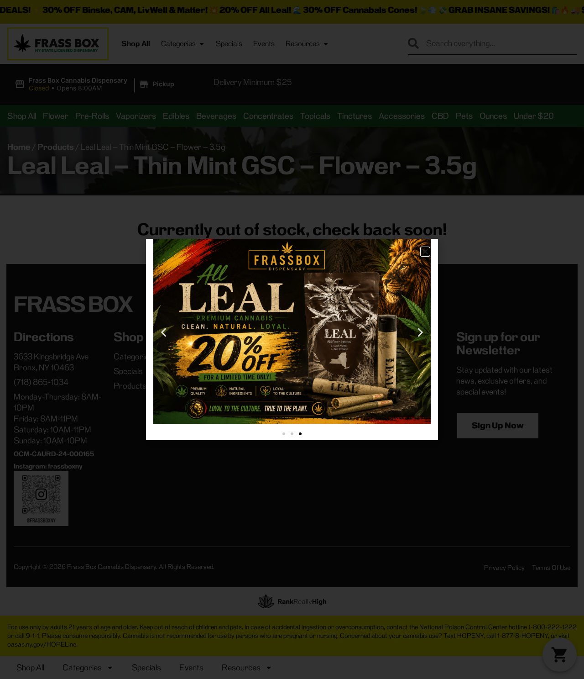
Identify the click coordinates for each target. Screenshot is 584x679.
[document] (292, 339)
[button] (425, 251)
